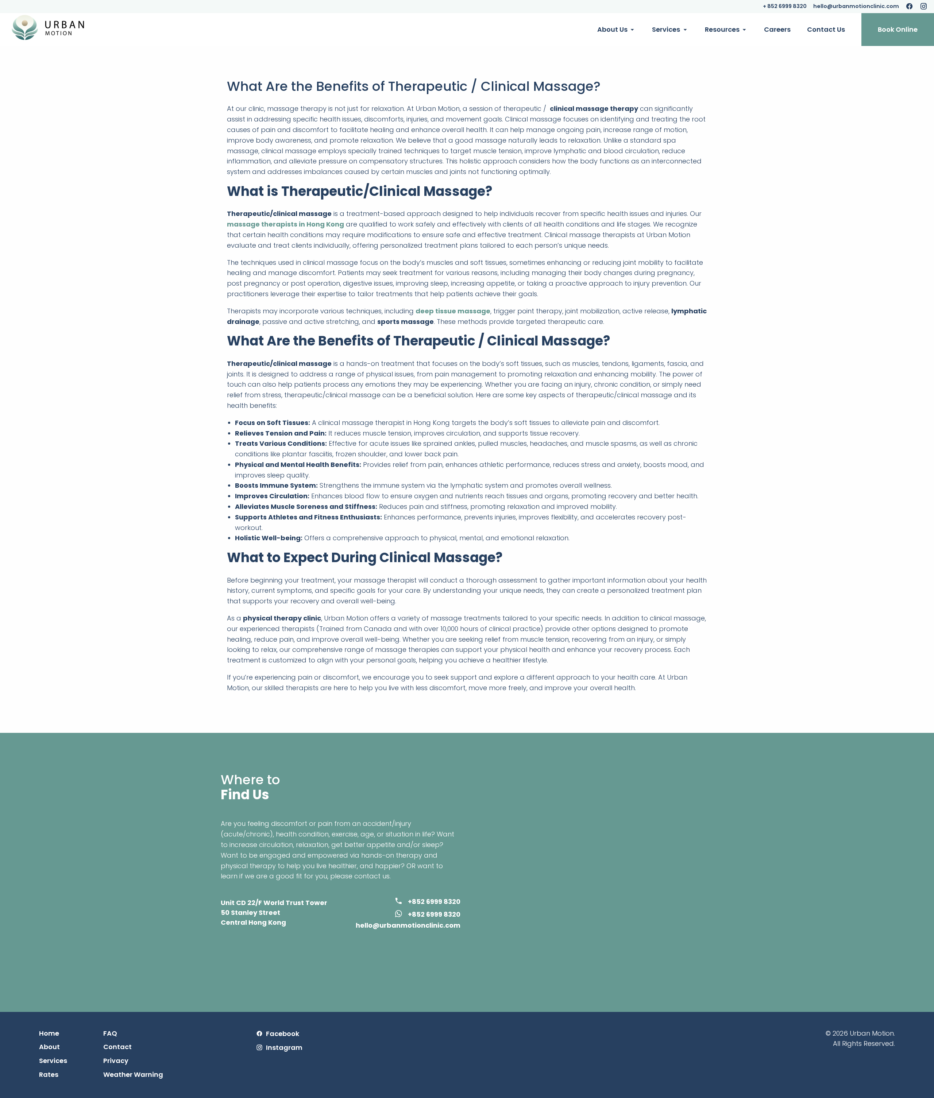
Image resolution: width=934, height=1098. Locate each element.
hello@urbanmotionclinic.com (856, 6)
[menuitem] (616, 29)
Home (49, 1033)
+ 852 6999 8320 (785, 6)
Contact (117, 1047)
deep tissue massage (453, 311)
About (49, 1047)
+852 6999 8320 (434, 901)
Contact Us (826, 29)
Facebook (282, 1034)
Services (666, 29)
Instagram (284, 1047)
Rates (48, 1074)
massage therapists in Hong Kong (285, 224)
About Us (612, 29)
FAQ (110, 1033)
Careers (777, 29)
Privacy (115, 1061)
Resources (722, 29)
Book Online (898, 29)
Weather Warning (133, 1074)
